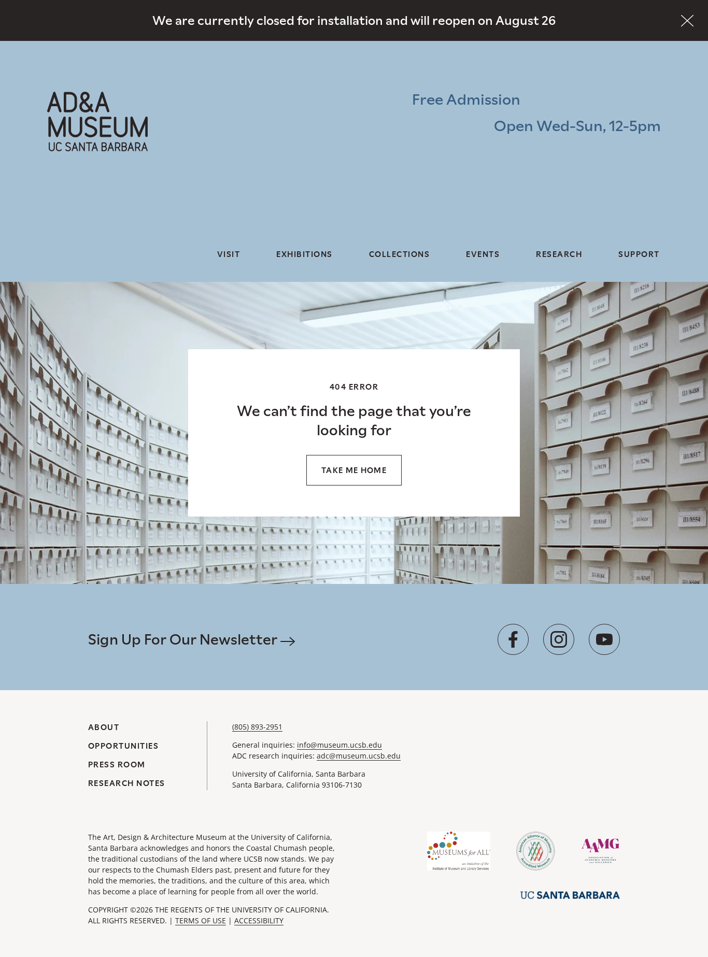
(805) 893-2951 (257, 727)
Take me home (354, 470)
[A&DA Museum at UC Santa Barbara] (97, 121)
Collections (399, 254)
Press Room (117, 764)
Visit (228, 254)
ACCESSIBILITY (259, 920)
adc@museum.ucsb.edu (359, 756)
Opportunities (123, 745)
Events (483, 254)
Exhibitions (304, 254)
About (104, 727)
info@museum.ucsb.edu (339, 745)
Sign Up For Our (184, 639)
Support (639, 254)
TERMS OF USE (200, 920)
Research (559, 254)
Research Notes (126, 783)
